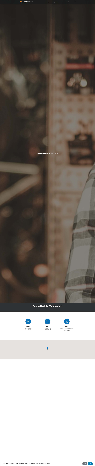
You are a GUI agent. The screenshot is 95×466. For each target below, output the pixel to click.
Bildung (53, 2)
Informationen (59, 2)
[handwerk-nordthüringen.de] (26, 2)
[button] (28, 321)
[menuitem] (42, 2)
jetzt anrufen (47, 331)
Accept (90, 463)
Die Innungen (47, 2)
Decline (85, 463)
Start (42, 2)
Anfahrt (28, 331)
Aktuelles (65, 2)
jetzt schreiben (67, 330)
